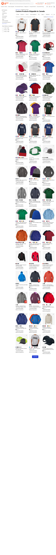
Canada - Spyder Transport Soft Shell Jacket (21, 265)
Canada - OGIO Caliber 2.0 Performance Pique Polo (48, 76)
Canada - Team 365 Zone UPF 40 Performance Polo (48, 202)
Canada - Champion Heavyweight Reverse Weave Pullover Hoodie (48, 307)
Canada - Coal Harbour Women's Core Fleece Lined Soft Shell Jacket (21, 202)
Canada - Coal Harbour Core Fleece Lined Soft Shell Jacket (34, 202)
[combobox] (21, 3)
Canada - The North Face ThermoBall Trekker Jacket (21, 307)
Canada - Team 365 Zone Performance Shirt (47, 244)
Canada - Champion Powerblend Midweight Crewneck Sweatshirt (33, 328)
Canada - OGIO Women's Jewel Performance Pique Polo (22, 55)
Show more (4, 23)
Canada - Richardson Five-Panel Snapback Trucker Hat (48, 159)
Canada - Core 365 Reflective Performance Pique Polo (34, 97)
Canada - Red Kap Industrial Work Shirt (34, 33)
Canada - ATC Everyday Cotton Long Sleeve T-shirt (22, 138)
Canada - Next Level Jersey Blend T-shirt (48, 138)
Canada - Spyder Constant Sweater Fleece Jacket (48, 265)
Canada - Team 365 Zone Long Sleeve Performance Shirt (35, 244)
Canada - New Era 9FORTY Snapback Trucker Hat (48, 55)
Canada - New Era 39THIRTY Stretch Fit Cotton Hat (21, 97)
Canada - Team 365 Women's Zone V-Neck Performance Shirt (21, 223)
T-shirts (3, 11)
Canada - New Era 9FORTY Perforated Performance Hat (48, 349)
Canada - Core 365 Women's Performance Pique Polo (34, 117)
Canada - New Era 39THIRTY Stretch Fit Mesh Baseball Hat (21, 76)
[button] (51, 4)
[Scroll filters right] (53, 14)
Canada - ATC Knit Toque (34, 180)
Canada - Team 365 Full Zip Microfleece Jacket (21, 244)
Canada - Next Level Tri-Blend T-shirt (35, 138)
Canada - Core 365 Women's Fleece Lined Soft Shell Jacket (21, 117)
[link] (4, 3)
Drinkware (4, 17)
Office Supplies (5, 20)
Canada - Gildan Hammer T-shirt (21, 33)
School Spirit (4, 16)
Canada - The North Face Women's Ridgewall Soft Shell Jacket (34, 307)
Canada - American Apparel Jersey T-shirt (34, 349)
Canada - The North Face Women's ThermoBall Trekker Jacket (48, 285)
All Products (18, 9)
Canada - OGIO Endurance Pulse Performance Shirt (34, 55)
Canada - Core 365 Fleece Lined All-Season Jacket (47, 97)
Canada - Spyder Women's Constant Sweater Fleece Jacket (34, 265)
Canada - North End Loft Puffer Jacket (22, 285)
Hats (3, 14)
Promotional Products (6, 22)
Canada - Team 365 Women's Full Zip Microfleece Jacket (48, 223)
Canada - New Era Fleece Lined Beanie (35, 223)
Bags (3, 19)
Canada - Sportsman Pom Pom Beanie (22, 159)
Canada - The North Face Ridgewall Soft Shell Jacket (34, 285)
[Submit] (10, 3)
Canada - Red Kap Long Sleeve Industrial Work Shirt (49, 33)
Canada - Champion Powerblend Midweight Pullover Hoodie (47, 328)
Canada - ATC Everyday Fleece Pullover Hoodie (48, 181)
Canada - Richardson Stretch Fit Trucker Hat (21, 349)
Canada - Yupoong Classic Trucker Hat (34, 159)
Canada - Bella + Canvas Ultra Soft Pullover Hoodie (21, 181)
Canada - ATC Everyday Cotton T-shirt (49, 117)
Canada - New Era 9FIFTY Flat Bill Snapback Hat (35, 76)
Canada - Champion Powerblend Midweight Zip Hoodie (21, 328)
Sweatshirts (4, 13)
